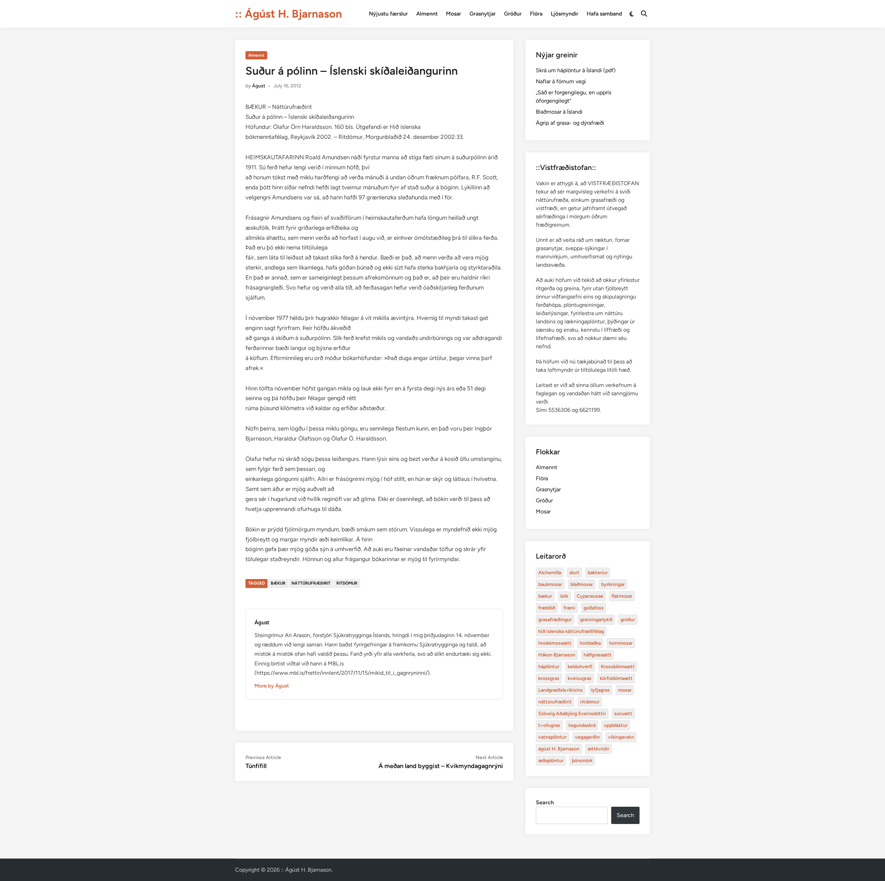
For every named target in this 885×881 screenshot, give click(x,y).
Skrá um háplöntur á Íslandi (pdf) (576, 70)
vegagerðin (587, 737)
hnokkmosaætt (554, 643)
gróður (628, 620)
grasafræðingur (555, 620)
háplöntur (548, 667)
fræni (569, 608)
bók (564, 596)
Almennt (427, 13)
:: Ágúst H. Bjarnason (288, 13)
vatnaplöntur (552, 737)
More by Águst (271, 686)
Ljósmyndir (564, 13)
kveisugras (579, 678)
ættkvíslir (598, 749)
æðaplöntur (550, 761)
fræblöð (546, 608)
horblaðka (590, 643)
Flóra (536, 13)
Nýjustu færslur (388, 13)
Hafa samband (604, 13)
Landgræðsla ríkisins (560, 690)
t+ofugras (549, 725)
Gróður (513, 13)
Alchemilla (549, 573)
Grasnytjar (482, 13)
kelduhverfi (580, 667)
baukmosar (550, 584)
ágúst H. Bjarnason (558, 749)
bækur (278, 583)
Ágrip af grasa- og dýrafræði (570, 123)
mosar (625, 690)
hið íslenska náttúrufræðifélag (571, 631)
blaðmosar (581, 584)
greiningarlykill (596, 620)
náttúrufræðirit (310, 583)
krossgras (548, 678)
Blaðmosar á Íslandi (559, 111)
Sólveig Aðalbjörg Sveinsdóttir (572, 714)
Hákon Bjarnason (556, 655)
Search (545, 802)
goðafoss (594, 608)
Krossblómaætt (618, 667)
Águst (258, 86)
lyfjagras (600, 690)
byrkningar (613, 584)
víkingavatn (621, 737)
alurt (574, 573)
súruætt (623, 714)
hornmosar (621, 643)
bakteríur (598, 573)
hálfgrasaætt (598, 655)
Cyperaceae (590, 596)
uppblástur (615, 725)
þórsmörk (582, 761)
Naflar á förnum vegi (561, 81)
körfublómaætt (616, 678)
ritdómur (346, 583)
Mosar (453, 13)
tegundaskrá (582, 725)
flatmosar (622, 596)
